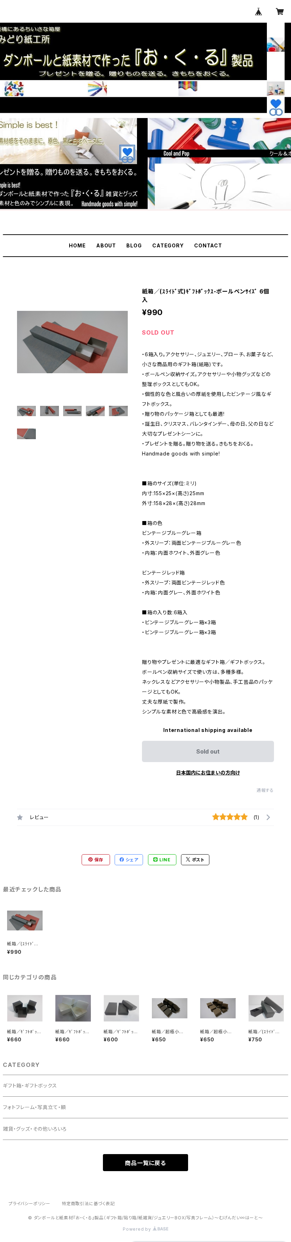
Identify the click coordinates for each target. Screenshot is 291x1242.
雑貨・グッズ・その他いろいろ (35, 1129)
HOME (77, 245)
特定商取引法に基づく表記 (88, 1203)
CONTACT (208, 245)
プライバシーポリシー (29, 1203)
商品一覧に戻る (145, 1163)
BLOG (134, 245)
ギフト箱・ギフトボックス (30, 1085)
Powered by (138, 1229)
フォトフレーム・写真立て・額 (34, 1107)
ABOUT (106, 245)
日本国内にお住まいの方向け (208, 773)
